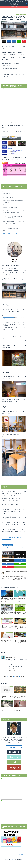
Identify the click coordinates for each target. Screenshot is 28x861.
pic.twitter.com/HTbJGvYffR (13, 332)
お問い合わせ (21, 854)
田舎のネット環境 (14, 856)
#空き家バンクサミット (8, 317)
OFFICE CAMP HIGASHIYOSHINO (11, 233)
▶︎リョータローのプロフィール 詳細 (13, 668)
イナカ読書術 (7, 856)
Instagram (22, 676)
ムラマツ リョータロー (11, 657)
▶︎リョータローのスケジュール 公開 (13, 670)
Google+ (16, 676)
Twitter (5, 676)
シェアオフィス (21, 547)
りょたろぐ (13, 859)
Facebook (10, 676)
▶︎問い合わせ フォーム (10, 672)
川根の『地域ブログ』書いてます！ (14, 6)
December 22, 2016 (14, 338)
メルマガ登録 (20, 856)
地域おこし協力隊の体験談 (7, 545)
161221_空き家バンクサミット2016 (9, 547)
